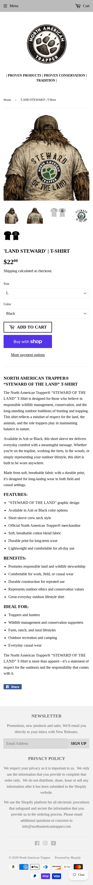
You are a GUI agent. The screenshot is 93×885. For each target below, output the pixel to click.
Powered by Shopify (68, 857)
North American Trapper (34, 857)
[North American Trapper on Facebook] (37, 844)
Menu (14, 6)
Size (6, 283)
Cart (85, 6)
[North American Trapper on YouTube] (53, 844)
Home (7, 100)
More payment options (28, 355)
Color (7, 304)
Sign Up (78, 743)
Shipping (10, 271)
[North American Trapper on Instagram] (45, 844)
